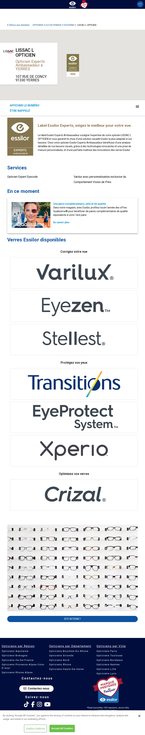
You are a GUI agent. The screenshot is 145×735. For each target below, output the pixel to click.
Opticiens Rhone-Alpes (17, 672)
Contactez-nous (38, 688)
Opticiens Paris (107, 651)
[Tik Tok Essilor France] (26, 704)
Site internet (72, 618)
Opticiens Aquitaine (15, 651)
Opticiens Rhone (60, 664)
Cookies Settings (35, 728)
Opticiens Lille (106, 669)
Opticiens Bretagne (15, 655)
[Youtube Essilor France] (47, 704)
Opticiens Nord (59, 660)
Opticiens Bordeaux (110, 660)
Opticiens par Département (70, 646)
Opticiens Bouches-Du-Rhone (68, 651)
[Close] (139, 716)
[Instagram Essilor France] (39, 704)
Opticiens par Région (18, 646)
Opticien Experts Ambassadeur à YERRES (30, 65)
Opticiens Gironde (61, 655)
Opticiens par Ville (111, 646)
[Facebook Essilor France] (33, 704)
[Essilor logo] (72, 4)
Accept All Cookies (62, 728)
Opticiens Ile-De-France (18, 660)
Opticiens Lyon (107, 673)
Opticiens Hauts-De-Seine (66, 669)
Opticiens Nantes (108, 664)
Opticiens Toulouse (110, 655)
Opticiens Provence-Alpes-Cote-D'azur (23, 666)
